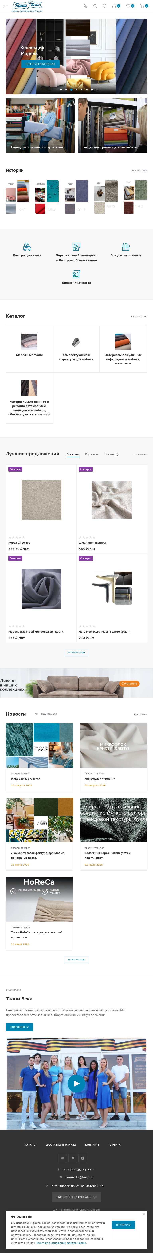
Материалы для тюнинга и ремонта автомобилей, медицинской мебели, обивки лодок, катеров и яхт (29, 408)
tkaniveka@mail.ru (79, 1177)
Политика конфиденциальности (80, 1210)
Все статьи (140, 714)
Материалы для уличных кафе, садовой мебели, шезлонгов (123, 359)
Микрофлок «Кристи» (100, 778)
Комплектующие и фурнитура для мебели (76, 357)
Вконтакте (62, 1158)
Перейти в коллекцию (40, 64)
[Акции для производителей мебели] (113, 125)
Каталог (31, 1144)
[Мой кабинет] (104, 6)
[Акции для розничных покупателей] (40, 125)
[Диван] (76, 683)
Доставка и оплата (61, 1144)
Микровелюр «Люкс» (25, 778)
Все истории (139, 170)
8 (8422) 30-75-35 (77, 1169)
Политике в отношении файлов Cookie (61, 1243)
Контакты (92, 1144)
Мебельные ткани (29, 355)
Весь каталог (139, 316)
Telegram (72, 1158)
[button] (61, 90)
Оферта (115, 1144)
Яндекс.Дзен (82, 1158)
